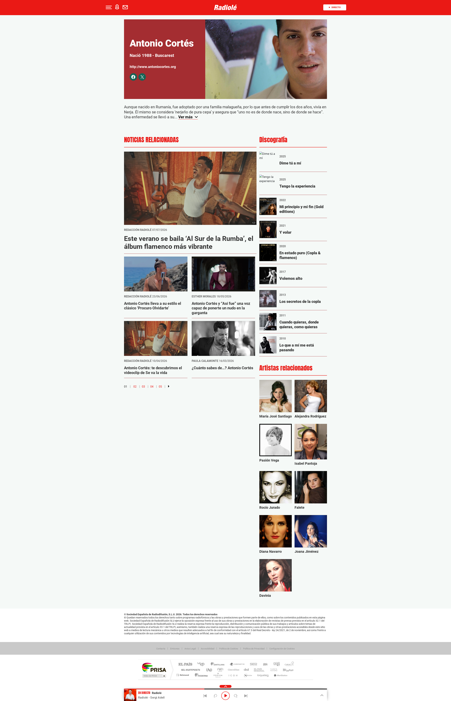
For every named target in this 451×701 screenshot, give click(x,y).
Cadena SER (252, 664)
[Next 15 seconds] (235, 695)
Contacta (160, 648)
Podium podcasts (218, 675)
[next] (168, 386)
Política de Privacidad (253, 648)
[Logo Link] (225, 7)
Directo (336, 7)
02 (135, 386)
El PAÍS (185, 664)
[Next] (246, 695)
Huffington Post (190, 670)
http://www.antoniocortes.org (153, 67)
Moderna (200, 675)
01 (125, 386)
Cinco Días (233, 670)
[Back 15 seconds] (215, 695)
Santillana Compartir (237, 664)
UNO (209, 670)
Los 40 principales (202, 664)
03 (143, 386)
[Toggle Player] (321, 695)
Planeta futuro (272, 670)
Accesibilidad (207, 648)
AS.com (263, 664)
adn (275, 664)
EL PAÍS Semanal (259, 670)
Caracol (288, 664)
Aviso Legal (190, 648)
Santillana (218, 664)
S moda (247, 675)
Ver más (185, 117)
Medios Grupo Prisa (153, 676)
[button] (108, 7)
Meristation (280, 675)
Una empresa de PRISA (154, 667)
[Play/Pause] (225, 695)
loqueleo (263, 675)
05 (160, 386)
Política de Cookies (228, 648)
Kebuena (285, 670)
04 (151, 386)
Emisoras (175, 648)
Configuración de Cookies (282, 648)
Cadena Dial (246, 670)
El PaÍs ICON (233, 675)
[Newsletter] (126, 7)
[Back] (205, 695)
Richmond (183, 675)
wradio (219, 670)
